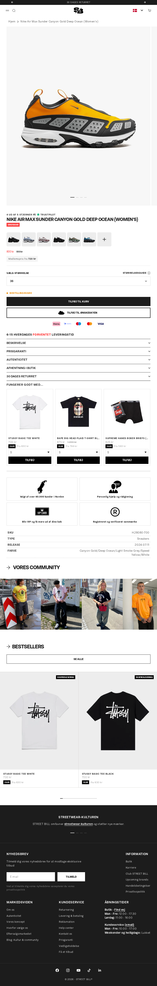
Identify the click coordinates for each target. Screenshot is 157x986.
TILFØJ (29, 460)
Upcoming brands (137, 879)
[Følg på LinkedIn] (100, 970)
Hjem (11, 21)
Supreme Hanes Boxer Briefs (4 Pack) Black (126, 438)
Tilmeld (71, 876)
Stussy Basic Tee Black (98, 774)
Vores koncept (16, 921)
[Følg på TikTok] (89, 970)
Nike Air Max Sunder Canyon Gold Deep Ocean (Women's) (59, 21)
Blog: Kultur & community (22, 939)
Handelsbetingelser (138, 885)
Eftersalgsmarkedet (19, 933)
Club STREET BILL (137, 873)
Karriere (131, 867)
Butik (129, 861)
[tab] (26, 647)
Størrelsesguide (134, 272)
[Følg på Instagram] (68, 970)
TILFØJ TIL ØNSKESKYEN (82, 312)
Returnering (66, 909)
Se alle (78, 659)
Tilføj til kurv (78, 301)
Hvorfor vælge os (17, 927)
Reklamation (66, 921)
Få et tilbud (66, 951)
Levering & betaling (71, 915)
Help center (66, 927)
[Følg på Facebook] (57, 970)
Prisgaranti (66, 939)
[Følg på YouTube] (78, 970)
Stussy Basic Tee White (24, 438)
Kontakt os (65, 933)
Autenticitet (14, 915)
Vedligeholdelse (69, 946)
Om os (11, 909)
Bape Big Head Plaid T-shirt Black (78, 438)
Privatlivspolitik (135, 891)
